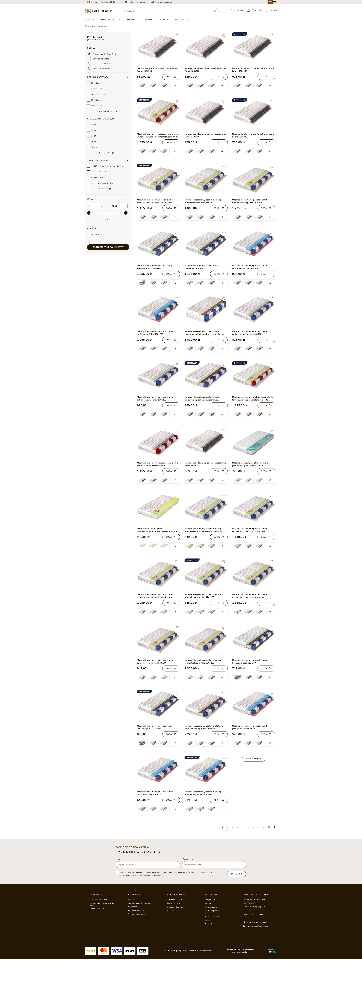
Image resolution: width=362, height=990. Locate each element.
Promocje (149, 19)
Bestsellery (182, 19)
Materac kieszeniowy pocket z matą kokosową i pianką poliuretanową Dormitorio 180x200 (202, 398)
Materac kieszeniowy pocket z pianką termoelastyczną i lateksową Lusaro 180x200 (155, 201)
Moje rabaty (210, 920)
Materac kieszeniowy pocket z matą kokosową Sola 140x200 (154, 727)
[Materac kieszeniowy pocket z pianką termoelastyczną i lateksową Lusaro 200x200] (253, 574)
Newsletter (209, 924)
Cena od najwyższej (101, 63)
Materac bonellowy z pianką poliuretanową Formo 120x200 (205, 135)
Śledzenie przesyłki (174, 903)
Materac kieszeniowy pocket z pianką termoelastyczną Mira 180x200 (250, 201)
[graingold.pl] (98, 11)
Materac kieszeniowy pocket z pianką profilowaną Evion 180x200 (155, 333)
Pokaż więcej (254, 758)
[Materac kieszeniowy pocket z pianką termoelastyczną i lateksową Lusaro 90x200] (206, 509)
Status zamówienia (174, 900)
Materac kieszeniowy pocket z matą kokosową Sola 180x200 (154, 267)
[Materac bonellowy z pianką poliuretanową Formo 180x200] (206, 48)
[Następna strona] (274, 827)
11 (269, 827)
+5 (175, 151)
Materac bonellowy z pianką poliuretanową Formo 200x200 (253, 135)
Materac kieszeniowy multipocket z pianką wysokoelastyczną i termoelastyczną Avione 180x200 (158, 135)
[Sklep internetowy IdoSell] (272, 951)
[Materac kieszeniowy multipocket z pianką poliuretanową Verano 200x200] (158, 443)
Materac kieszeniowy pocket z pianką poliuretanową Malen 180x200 (155, 398)
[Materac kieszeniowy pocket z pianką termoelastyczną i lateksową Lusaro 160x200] (158, 574)
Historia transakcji (212, 917)
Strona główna (92, 26)
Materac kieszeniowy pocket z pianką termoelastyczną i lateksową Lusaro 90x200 (206, 530)
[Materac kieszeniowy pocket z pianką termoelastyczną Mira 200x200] (206, 640)
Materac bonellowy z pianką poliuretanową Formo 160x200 (253, 69)
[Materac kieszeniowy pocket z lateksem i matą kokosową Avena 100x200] (206, 706)
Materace (130, 20)
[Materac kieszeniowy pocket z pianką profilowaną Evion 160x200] (253, 246)
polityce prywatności (208, 872)
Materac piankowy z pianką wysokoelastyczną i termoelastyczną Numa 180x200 (158, 530)
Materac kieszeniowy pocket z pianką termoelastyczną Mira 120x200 (203, 596)
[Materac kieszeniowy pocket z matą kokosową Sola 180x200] (158, 246)
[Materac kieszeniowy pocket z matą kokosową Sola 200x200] (206, 246)
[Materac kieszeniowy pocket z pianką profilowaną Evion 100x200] (158, 772)
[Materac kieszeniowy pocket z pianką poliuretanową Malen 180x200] (158, 377)
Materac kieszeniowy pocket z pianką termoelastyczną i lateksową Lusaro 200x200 (250, 596)
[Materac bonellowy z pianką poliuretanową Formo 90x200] (206, 443)
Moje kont (211, 894)
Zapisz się (237, 873)
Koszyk (208, 903)
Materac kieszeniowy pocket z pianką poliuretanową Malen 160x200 (250, 333)
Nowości (165, 19)
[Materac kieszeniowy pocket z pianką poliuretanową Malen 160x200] (253, 311)
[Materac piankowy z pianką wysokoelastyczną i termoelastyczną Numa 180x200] (158, 509)
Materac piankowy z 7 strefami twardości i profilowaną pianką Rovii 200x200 (252, 464)
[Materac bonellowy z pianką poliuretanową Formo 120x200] (206, 114)
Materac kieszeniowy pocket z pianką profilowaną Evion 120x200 (203, 793)
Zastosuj (107, 219)
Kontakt (170, 911)
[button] (108, 77)
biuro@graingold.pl (258, 907)
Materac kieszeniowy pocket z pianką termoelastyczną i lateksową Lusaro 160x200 (155, 596)
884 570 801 (252, 903)
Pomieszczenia (108, 20)
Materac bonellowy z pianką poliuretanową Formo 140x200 (158, 69)
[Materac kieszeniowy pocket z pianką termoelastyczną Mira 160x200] (206, 180)
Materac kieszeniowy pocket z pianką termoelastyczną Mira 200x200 (203, 661)
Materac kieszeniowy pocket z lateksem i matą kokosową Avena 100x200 (205, 727)
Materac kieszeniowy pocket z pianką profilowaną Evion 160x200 (250, 267)
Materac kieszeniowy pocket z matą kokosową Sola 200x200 (202, 267)
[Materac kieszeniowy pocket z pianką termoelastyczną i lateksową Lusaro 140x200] (253, 509)
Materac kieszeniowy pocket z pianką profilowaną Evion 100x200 (155, 793)
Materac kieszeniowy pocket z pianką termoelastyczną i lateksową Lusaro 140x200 (250, 530)
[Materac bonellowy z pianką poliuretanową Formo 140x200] (158, 48)
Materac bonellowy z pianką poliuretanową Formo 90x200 (205, 464)
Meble (88, 20)
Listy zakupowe (211, 907)
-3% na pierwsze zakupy (138, 852)
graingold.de (242, 952)
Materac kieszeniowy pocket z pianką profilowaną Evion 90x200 (250, 727)
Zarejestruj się (210, 900)
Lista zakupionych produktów (212, 912)
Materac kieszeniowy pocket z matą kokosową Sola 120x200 (249, 661)
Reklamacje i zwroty (175, 907)
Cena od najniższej (101, 58)
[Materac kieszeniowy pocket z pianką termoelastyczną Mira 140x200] (158, 640)
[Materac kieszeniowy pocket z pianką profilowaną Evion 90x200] (253, 706)
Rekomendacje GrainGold (104, 54)
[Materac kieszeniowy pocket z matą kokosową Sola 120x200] (253, 640)
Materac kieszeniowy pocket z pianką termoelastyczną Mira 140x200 (155, 661)
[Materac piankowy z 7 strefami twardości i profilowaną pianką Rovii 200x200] (253, 443)
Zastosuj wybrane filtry (108, 247)
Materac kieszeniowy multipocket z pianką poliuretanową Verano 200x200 (157, 464)
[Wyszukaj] (215, 11)
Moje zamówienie (177, 894)
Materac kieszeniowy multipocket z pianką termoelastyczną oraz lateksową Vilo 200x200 (252, 398)
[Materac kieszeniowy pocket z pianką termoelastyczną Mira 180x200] (253, 180)
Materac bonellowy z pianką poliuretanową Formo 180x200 (205, 69)
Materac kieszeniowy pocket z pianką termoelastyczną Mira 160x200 (203, 201)
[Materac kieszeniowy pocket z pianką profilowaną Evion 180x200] (158, 311)
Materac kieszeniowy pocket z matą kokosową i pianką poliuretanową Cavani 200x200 (205, 333)
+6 (175, 85)
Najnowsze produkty (102, 68)
